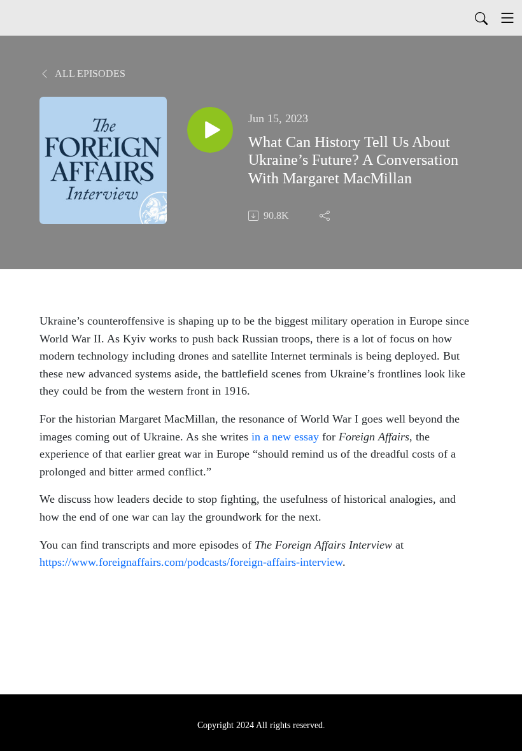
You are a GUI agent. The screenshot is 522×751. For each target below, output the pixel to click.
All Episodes (89, 73)
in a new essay (285, 436)
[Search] (481, 18)
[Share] (326, 215)
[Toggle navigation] (507, 18)
